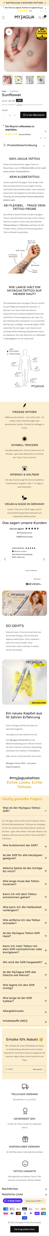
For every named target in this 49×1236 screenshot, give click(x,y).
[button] (5, 559)
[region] (24, 559)
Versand (19, 104)
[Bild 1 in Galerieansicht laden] (7, 80)
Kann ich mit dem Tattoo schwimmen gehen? (19, 896)
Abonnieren (37, 1069)
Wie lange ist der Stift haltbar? (17, 999)
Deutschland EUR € (34, 1201)
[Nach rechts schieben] (46, 80)
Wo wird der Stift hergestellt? (22, 962)
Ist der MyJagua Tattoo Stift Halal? (21, 934)
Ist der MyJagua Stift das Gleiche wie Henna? (19, 973)
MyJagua (19, 1222)
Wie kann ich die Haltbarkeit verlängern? (22, 908)
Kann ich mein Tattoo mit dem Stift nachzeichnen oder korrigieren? (22, 949)
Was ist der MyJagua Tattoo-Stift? (22, 809)
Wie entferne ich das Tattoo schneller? (21, 921)
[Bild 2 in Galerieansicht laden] (19, 80)
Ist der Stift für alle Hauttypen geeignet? (22, 857)
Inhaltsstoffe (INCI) (15, 1020)
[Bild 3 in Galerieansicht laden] (30, 80)
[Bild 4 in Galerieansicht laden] (41, 80)
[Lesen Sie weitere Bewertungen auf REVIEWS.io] (33, 585)
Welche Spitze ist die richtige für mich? (22, 870)
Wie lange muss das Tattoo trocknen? (21, 883)
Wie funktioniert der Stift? (20, 845)
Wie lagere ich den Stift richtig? (18, 986)
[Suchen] (40, 17)
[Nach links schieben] (3, 80)
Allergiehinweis (13, 1011)
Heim (4, 91)
